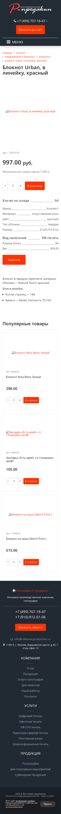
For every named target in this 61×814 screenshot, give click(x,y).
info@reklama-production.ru (32, 639)
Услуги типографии (30, 679)
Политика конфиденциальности (22, 795)
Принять (48, 804)
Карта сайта (48, 795)
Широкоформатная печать (30, 744)
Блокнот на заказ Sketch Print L (26, 539)
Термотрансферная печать (30, 732)
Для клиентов (30, 685)
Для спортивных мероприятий (30, 769)
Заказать (14, 260)
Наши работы (31, 690)
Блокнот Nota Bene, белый (23, 377)
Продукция (30, 674)
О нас (30, 668)
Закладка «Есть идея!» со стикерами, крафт (30, 459)
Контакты (30, 696)
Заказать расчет (30, 30)
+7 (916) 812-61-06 (30, 617)
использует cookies (25, 800)
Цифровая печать (30, 716)
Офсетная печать (30, 721)
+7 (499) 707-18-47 (31, 21)
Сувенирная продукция (30, 774)
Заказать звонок (30, 627)
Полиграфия (30, 763)
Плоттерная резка (30, 738)
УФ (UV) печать (30, 727)
